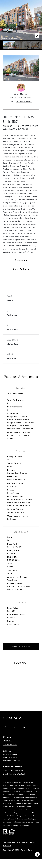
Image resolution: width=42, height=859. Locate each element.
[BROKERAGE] (33, 727)
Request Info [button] (21, 260)
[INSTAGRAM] (14, 727)
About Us (7, 740)
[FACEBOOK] (5, 727)
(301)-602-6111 (25, 97)
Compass (24, 785)
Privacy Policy (27, 850)
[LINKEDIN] (24, 727)
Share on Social (21, 269)
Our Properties (10, 744)
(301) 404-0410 (16, 770)
